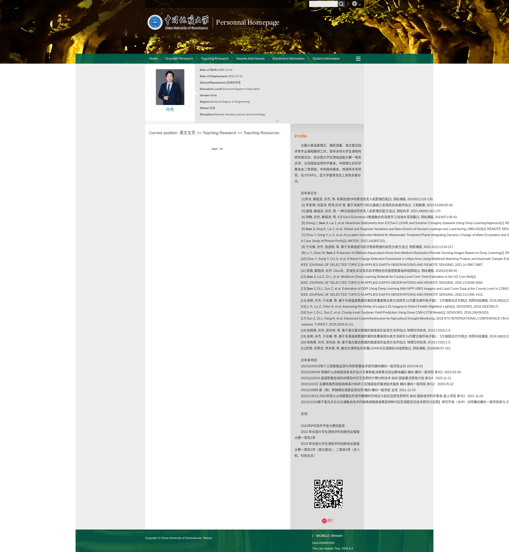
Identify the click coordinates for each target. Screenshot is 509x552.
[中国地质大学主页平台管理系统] (213, 30)
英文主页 (187, 133)
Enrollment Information (288, 58)
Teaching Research (214, 58)
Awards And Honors (250, 58)
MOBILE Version (329, 536)
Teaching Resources (261, 133)
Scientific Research (179, 58)
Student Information (326, 58)
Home (153, 58)
